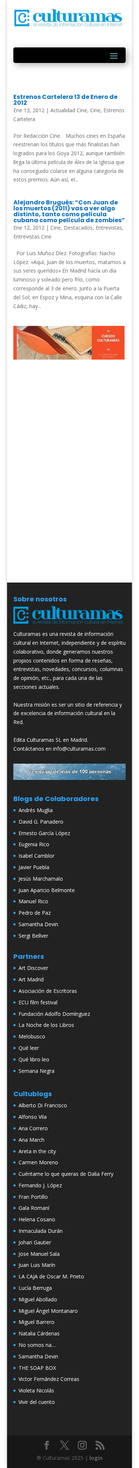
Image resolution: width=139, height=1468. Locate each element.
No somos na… (37, 1344)
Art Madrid (31, 979)
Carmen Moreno (38, 1162)
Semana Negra (36, 1070)
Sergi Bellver (33, 935)
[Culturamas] (69, 625)
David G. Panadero (41, 821)
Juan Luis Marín (37, 1264)
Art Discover (33, 967)
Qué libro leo (34, 1059)
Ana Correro (33, 1128)
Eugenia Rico (34, 844)
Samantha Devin (38, 924)
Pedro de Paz (35, 912)
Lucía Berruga (35, 1287)
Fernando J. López (40, 1185)
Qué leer (29, 1047)
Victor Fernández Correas (49, 1378)
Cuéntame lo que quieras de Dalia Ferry (66, 1173)
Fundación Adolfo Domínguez (54, 1013)
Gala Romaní (34, 1207)
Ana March (31, 1139)
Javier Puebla (34, 867)
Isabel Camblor (36, 855)
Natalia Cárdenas (39, 1333)
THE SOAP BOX (37, 1367)
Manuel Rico (33, 901)
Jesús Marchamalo (41, 878)
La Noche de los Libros (46, 1024)
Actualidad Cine (68, 110)
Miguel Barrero (36, 1321)
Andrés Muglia (36, 810)
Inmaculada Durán (41, 1230)
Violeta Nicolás (36, 1390)
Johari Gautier (35, 1242)
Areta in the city (37, 1151)
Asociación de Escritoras (48, 990)
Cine (95, 110)
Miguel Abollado (38, 1299)
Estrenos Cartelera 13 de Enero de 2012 (65, 100)
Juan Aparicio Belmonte (47, 890)
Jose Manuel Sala (39, 1253)
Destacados (78, 227)
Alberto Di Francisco (43, 1105)
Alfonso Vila (33, 1116)
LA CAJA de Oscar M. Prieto (51, 1276)
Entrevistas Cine (32, 236)
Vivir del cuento (37, 1401)
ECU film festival (38, 1002)
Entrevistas (109, 227)
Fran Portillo (33, 1196)
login (96, 1457)
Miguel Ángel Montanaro (48, 1310)
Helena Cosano (37, 1219)
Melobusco (32, 1036)
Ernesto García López (44, 833)
